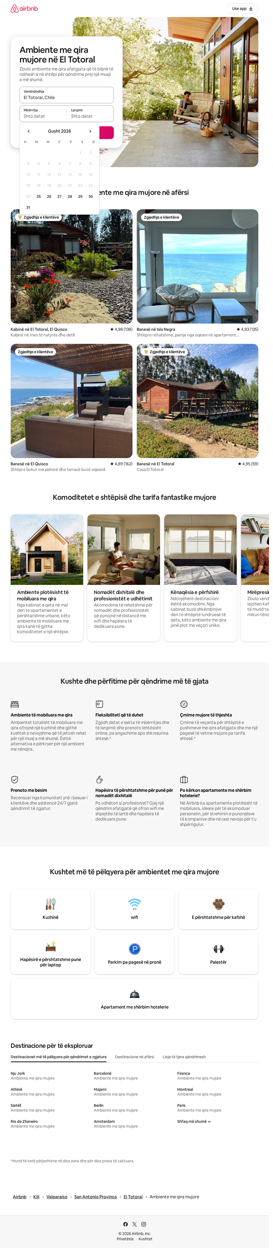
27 (59, 196)
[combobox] (67, 97)
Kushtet (145, 1239)
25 (39, 196)
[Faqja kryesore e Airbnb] (24, 8)
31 (28, 207)
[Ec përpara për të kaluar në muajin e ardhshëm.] (90, 131)
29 (80, 196)
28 (70, 196)
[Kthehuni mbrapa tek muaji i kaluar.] (28, 131)
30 (91, 196)
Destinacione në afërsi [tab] (134, 1056)
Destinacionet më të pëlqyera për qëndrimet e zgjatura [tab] (59, 1056)
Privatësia (125, 1239)
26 (49, 196)
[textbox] (43, 116)
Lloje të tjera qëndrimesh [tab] (184, 1056)
